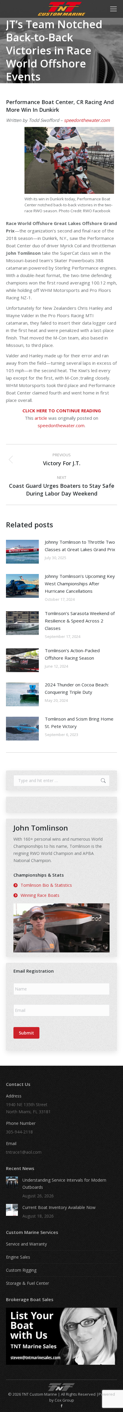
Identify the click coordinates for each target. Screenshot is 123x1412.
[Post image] (22, 552)
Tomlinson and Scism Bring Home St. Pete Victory (79, 722)
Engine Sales (18, 1257)
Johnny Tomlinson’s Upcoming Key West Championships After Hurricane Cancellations (80, 583)
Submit (26, 1033)
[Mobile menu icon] (113, 8)
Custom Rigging (21, 1270)
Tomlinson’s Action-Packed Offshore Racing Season (72, 654)
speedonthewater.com (87, 120)
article (41, 418)
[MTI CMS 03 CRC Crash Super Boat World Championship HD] (61, 927)
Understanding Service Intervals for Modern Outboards (64, 1183)
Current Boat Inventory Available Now (59, 1207)
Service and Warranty (26, 1244)
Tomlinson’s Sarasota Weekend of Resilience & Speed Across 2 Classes (80, 620)
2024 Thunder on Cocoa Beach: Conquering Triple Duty (77, 688)
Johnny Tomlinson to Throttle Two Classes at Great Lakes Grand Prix (80, 545)
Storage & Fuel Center (27, 1283)
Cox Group (64, 1400)
